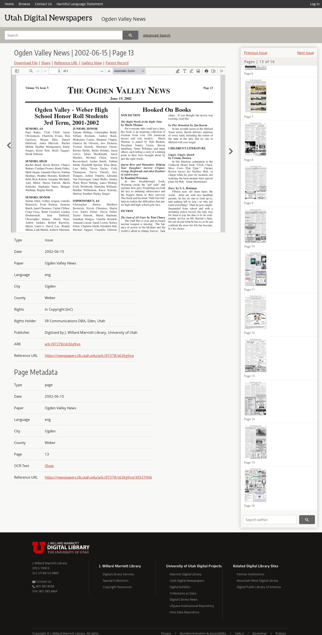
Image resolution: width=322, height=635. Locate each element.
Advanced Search (156, 35)
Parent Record (117, 62)
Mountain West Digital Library (257, 580)
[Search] (130, 35)
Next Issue (305, 52)
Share (45, 62)
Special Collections (115, 580)
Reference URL (66, 62)
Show (49, 465)
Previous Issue (255, 52)
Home (9, 4)
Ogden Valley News (123, 19)
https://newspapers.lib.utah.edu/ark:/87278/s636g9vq (89, 355)
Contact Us (43, 4)
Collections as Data (183, 593)
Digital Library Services (118, 574)
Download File (25, 62)
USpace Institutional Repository (192, 606)
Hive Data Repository (184, 612)
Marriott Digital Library (186, 574)
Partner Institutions (250, 574)
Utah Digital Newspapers (187, 580)
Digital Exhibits (180, 587)
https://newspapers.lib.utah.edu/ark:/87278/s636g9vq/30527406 (98, 477)
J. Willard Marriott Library (49, 563)
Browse (24, 4)
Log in (315, 4)
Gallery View (92, 62)
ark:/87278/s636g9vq (62, 344)
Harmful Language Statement (80, 4)
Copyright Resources (117, 587)
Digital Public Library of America (259, 587)
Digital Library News (184, 599)
